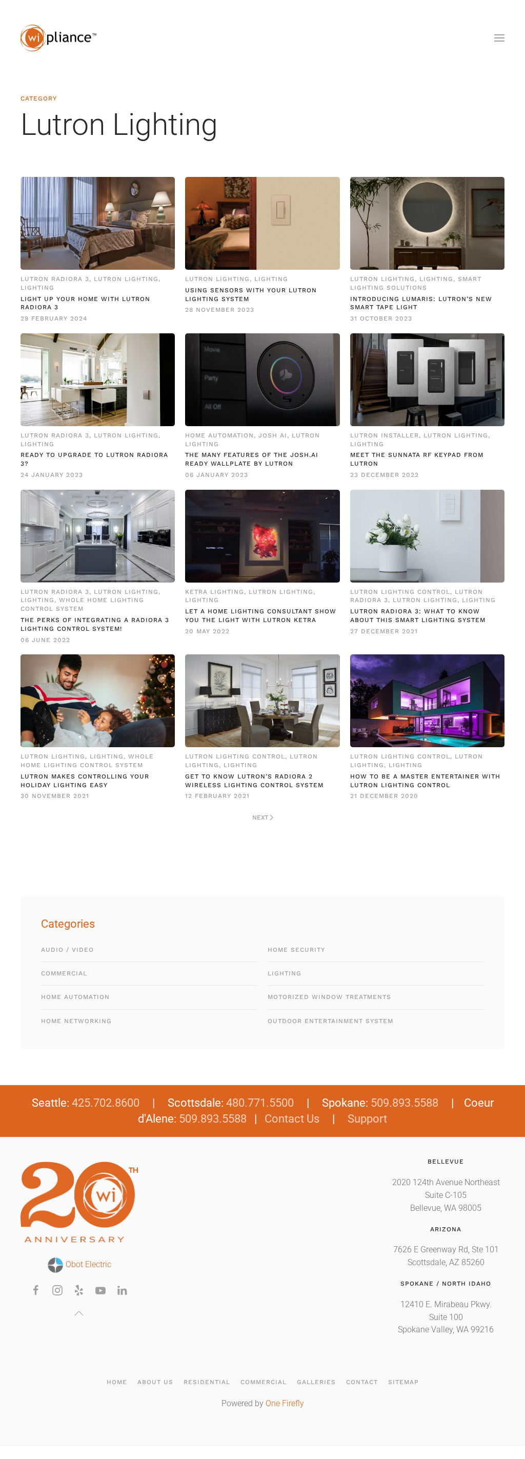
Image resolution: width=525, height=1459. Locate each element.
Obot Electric (87, 1264)
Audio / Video (67, 949)
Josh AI (272, 435)
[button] (499, 37)
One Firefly (285, 1403)
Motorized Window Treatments (329, 997)
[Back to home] (59, 37)
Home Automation (219, 435)
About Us (155, 1382)
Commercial (64, 973)
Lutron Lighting (126, 279)
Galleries (316, 1382)
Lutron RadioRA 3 (55, 279)
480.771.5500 (260, 1102)
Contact (362, 1382)
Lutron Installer (384, 435)
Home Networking (76, 1021)
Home (117, 1382)
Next (260, 817)
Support (367, 1118)
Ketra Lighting (214, 591)
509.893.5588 (404, 1102)
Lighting (37, 287)
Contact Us (292, 1118)
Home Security (296, 949)
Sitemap (403, 1382)
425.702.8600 (105, 1102)
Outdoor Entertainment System (330, 1021)
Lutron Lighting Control (400, 591)
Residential (207, 1382)
